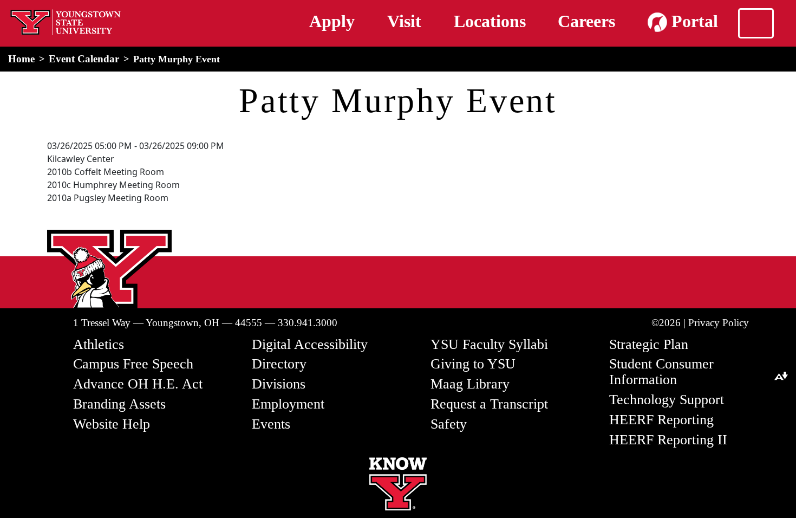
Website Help (111, 424)
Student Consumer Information (661, 371)
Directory (279, 364)
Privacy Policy (718, 322)
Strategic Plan (648, 344)
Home (21, 58)
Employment (288, 404)
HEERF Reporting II (668, 440)
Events (271, 424)
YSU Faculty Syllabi (489, 344)
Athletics (98, 344)
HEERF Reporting (661, 420)
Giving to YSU (473, 364)
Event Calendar (84, 58)
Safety (448, 424)
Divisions (278, 384)
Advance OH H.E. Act (138, 384)
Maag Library (470, 384)
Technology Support (666, 399)
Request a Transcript (489, 404)
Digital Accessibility (310, 344)
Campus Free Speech (133, 364)
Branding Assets (119, 404)
